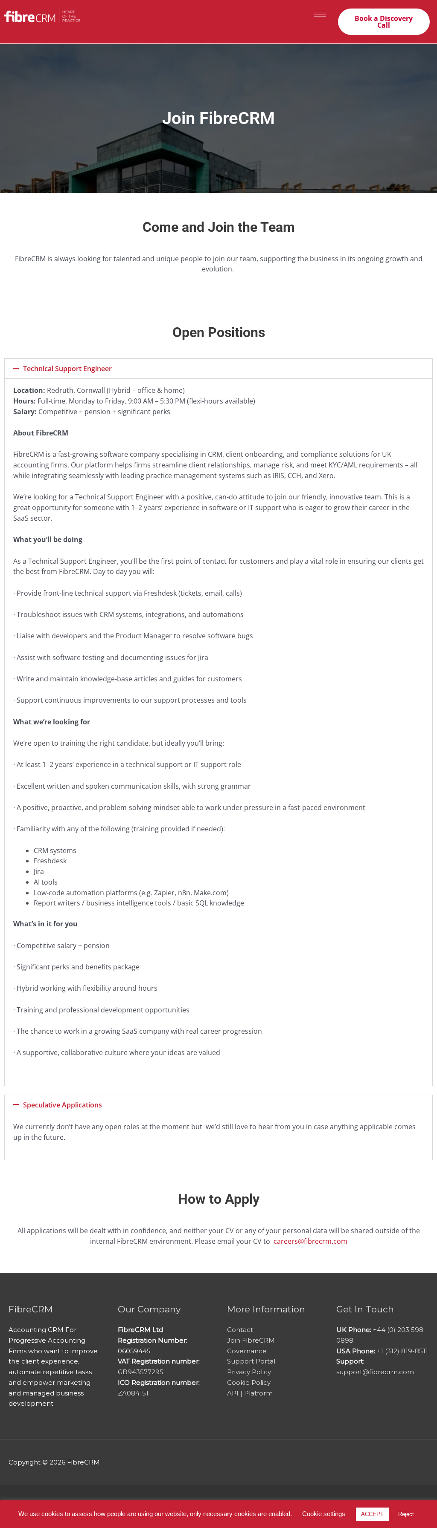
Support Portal (251, 1361)
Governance (247, 1351)
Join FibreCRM (251, 1340)
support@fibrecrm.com (375, 1372)
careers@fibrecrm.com (310, 1241)
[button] (218, 368)
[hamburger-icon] (319, 14)
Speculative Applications (62, 1105)
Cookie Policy (249, 1382)
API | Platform (250, 1393)
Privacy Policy (249, 1372)
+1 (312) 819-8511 (402, 1351)
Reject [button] (406, 1514)
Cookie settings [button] (323, 1513)
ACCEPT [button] (372, 1514)
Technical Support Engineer (67, 368)
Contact (240, 1330)
